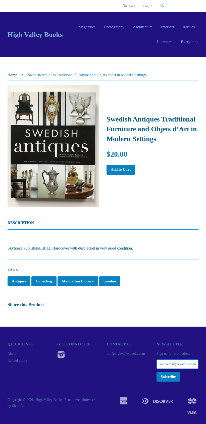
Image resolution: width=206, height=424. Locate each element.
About (12, 353)
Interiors (167, 27)
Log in (147, 6)
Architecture (142, 27)
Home (12, 75)
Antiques (19, 281)
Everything (189, 42)
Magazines (86, 27)
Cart (131, 6)
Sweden (110, 281)
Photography (114, 27)
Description (21, 223)
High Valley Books (35, 34)
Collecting (44, 281)
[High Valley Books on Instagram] (61, 356)
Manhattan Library (78, 281)
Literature (164, 42)
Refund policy (18, 360)
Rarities (189, 27)
